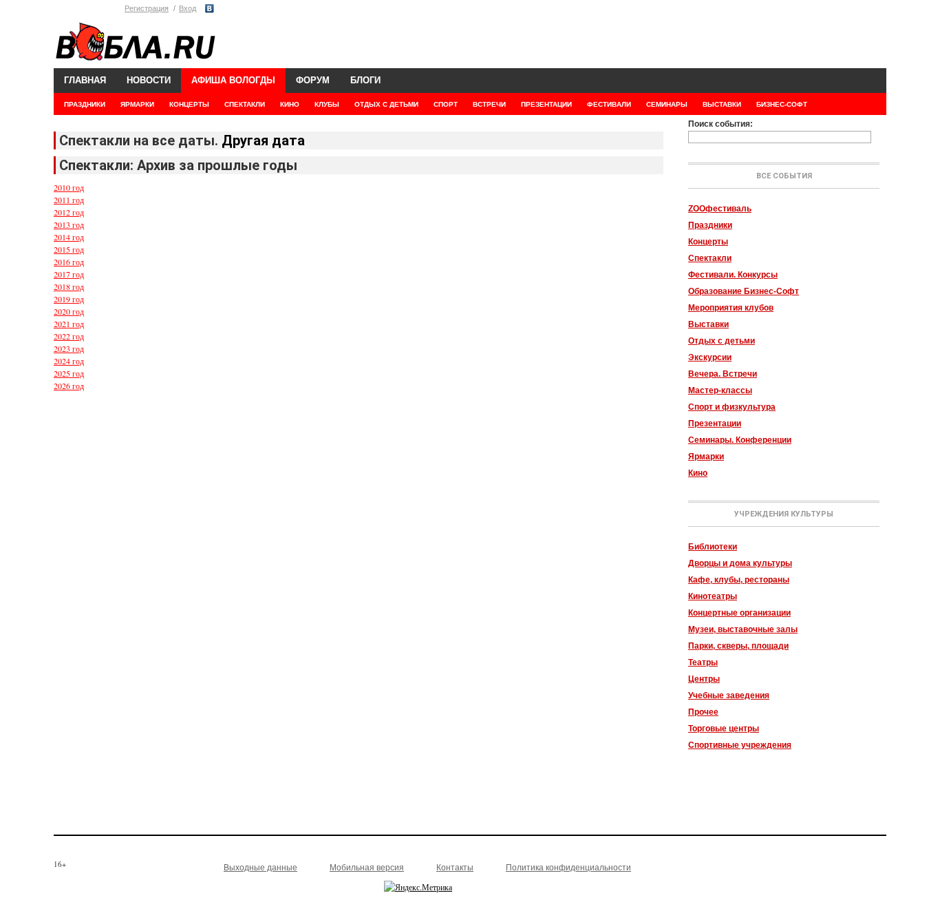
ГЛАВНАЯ (85, 80)
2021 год (69, 323)
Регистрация (147, 8)
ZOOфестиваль (719, 208)
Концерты (708, 242)
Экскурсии (709, 357)
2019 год (69, 298)
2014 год (69, 236)
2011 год (69, 199)
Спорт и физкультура (732, 407)
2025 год (69, 373)
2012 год (69, 212)
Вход (187, 8)
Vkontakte (209, 8)
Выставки (708, 324)
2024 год (69, 360)
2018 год (69, 286)
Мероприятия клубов (730, 308)
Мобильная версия (367, 867)
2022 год (69, 336)
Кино (697, 473)
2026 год (69, 385)
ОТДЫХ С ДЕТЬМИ (386, 104)
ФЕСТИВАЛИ (609, 104)
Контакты (454, 867)
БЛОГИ (365, 80)
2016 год (69, 261)
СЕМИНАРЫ (666, 104)
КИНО (289, 104)
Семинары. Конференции (739, 440)
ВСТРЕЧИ (489, 104)
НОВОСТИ (149, 80)
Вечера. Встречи (722, 374)
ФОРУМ (313, 80)
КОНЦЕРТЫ (189, 104)
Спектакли (709, 258)
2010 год (69, 187)
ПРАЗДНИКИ (84, 104)
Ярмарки (706, 456)
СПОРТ (446, 104)
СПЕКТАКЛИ (244, 104)
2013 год (69, 224)
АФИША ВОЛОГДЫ (233, 80)
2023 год (69, 348)
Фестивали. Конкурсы (733, 275)
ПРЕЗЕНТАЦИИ (546, 104)
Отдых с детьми (721, 341)
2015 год (69, 249)
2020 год (69, 311)
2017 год (69, 274)
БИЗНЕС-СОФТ (781, 104)
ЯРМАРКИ (137, 104)
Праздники (710, 225)
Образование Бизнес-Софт (743, 291)
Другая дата (263, 140)
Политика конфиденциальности (568, 867)
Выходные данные (260, 867)
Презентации (714, 423)
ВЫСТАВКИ (722, 104)
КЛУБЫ (326, 104)
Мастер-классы (720, 390)
